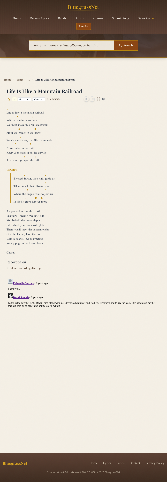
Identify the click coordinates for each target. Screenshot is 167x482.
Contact (135, 463)
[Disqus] (83, 318)
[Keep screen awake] (86, 99)
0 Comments (54, 98)
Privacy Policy (154, 463)
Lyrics (107, 463)
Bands (62, 18)
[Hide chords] (92, 99)
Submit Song (120, 18)
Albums (98, 18)
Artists (79, 18)
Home (17, 18)
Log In (83, 26)
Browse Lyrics (39, 18)
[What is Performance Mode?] (103, 99)
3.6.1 (65, 472)
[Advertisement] (83, 68)
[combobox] (71, 45)
